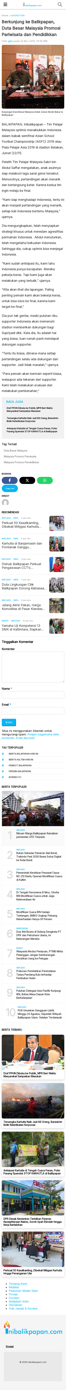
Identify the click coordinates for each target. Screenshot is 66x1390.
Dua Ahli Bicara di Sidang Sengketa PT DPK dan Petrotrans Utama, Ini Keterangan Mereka (38, 935)
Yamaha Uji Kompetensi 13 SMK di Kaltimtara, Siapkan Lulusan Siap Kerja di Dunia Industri (21, 627)
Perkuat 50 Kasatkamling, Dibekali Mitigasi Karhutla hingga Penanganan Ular (20, 524)
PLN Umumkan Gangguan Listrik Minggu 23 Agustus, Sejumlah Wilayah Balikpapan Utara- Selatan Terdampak (40, 1014)
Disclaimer (16, 1305)
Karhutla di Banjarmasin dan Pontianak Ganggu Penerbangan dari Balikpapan (23, 545)
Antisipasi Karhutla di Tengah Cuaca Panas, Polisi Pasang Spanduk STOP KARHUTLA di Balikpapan (32, 1172)
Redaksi (14, 1287)
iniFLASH (6, 518)
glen (10, 41)
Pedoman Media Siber (23, 1291)
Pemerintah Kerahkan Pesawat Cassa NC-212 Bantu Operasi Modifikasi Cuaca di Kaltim (39, 876)
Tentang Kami (18, 1283)
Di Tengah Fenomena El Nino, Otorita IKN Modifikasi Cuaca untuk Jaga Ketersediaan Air (37, 896)
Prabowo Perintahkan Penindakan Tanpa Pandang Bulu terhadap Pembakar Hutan (36, 974)
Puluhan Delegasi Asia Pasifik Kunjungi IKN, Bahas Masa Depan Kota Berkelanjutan (38, 994)
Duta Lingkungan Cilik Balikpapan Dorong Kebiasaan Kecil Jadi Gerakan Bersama (24, 586)
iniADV (5, 621)
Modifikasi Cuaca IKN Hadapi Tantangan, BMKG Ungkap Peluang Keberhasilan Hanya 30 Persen (36, 915)
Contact (14, 1298)
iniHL (16, 518)
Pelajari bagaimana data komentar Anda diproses (30, 736)
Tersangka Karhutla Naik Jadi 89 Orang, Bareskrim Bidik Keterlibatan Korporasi (33, 1123)
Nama (7, 688)
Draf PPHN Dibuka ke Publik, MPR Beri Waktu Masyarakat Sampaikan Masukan (30, 1075)
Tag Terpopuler (12, 747)
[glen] (6, 503)
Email (6, 704)
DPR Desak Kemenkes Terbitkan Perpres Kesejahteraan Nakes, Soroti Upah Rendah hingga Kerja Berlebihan (33, 1221)
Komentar (8, 649)
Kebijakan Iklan (19, 1301)
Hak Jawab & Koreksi (23, 1308)
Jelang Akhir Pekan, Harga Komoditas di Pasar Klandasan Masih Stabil (24, 607)
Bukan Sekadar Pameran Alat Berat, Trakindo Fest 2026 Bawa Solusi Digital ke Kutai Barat (38, 856)
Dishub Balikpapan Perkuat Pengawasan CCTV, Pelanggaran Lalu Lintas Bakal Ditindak (24, 566)
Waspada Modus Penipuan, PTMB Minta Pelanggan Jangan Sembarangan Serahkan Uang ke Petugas (39, 955)
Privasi (13, 1294)
